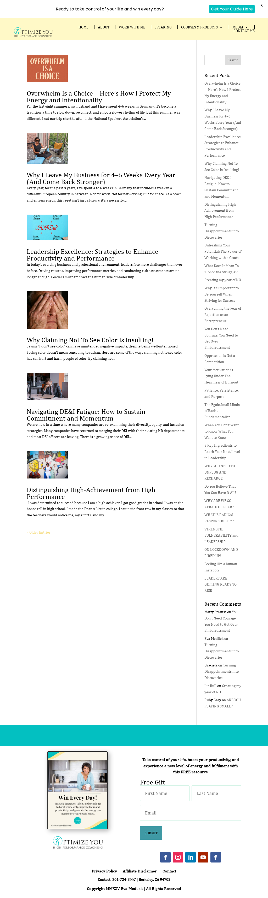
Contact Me (244, 31)
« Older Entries (39, 532)
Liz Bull (210, 686)
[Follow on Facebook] (165, 857)
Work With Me (132, 27)
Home (83, 27)
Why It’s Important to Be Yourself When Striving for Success (221, 294)
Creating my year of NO (222, 280)
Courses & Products (199, 27)
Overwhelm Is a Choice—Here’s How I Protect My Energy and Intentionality (99, 96)
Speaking (163, 27)
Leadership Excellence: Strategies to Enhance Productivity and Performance (92, 254)
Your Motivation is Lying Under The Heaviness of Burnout (221, 376)
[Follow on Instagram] (178, 857)
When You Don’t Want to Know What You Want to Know (221, 431)
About (103, 27)
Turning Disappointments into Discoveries (221, 231)
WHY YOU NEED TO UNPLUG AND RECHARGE (219, 472)
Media (237, 27)
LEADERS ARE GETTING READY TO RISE (220, 584)
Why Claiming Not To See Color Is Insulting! (90, 340)
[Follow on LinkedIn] (190, 857)
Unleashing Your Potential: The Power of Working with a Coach (222, 251)
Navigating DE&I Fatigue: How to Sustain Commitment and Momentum (86, 414)
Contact (169, 871)
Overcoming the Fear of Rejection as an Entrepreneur (222, 314)
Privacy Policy (104, 871)
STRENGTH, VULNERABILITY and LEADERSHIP (221, 535)
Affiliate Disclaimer (140, 871)
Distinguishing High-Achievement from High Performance (91, 493)
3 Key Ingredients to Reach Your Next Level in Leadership (222, 451)
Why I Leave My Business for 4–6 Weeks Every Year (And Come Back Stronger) (101, 178)
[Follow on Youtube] (203, 857)
